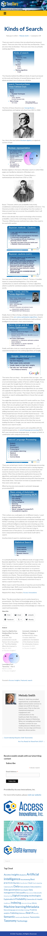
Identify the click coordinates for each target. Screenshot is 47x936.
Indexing (16, 902)
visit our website (34, 795)
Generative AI (32, 899)
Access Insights (14, 680)
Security (36, 913)
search (30, 680)
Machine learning (15, 906)
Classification (23, 883)
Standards (26, 917)
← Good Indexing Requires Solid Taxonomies (17, 738)
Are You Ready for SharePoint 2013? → (31, 741)
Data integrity (24, 890)
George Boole (29, 108)
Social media (19, 917)
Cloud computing (37, 883)
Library (34, 903)
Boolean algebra (26, 140)
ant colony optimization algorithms (25, 317)
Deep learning (8, 896)
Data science (29, 893)
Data (16, 886)
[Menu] (5, 13)
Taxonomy (10, 920)
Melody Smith (24, 36)
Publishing (14, 913)
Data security (38, 893)
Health (39, 899)
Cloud (30, 883)
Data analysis (25, 887)
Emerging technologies (30, 895)
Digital (15, 895)
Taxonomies (35, 917)
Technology (22, 921)
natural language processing (29, 430)
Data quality (20, 892)
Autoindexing (25, 879)
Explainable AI (9, 899)
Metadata (32, 906)
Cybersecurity (8, 887)
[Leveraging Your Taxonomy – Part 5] (11, 658)
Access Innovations (30, 592)
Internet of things (26, 903)
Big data (16, 883)
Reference (22, 913)
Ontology (26, 910)
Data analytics (35, 887)
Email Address (12, 772)
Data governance (12, 890)
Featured (24, 680)
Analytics (23, 875)
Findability (20, 899)
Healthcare (7, 903)
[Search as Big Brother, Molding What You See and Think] (12, 641)
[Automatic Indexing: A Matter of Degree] (32, 639)
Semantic (9, 916)
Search (29, 912)
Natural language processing (13, 910)
